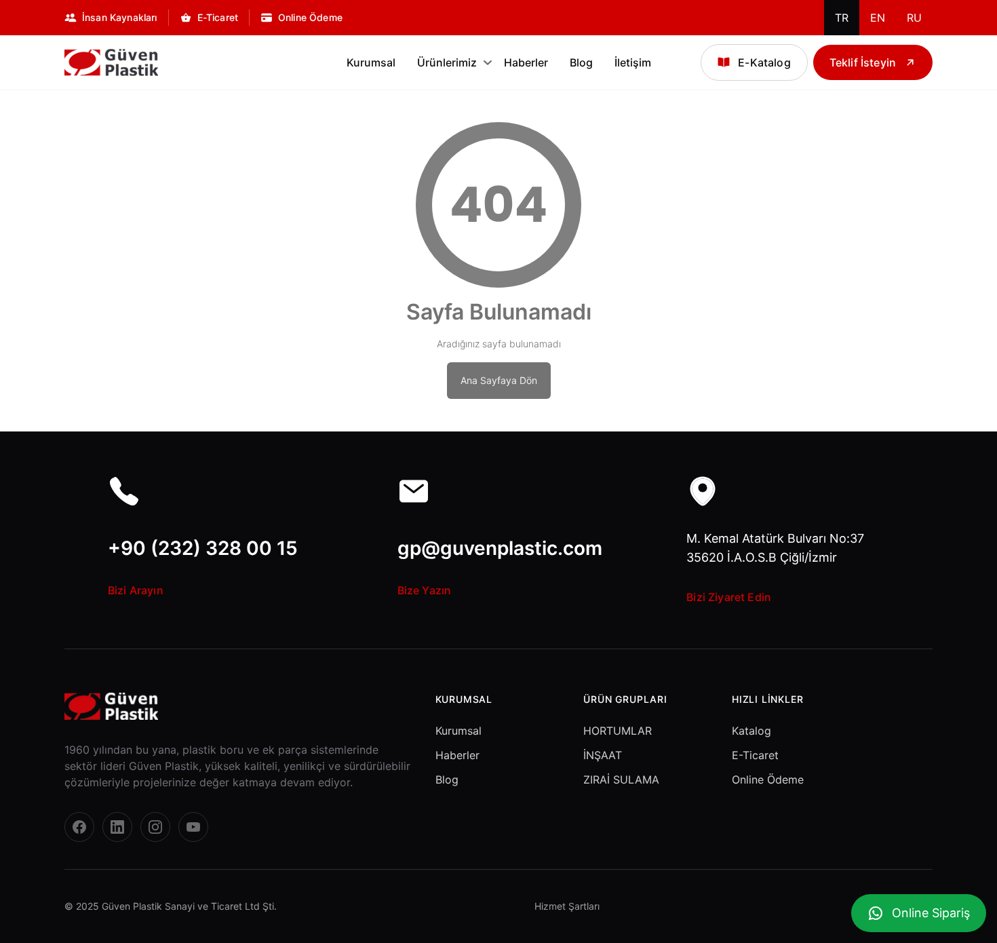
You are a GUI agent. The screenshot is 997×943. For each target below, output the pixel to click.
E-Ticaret (755, 755)
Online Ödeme (768, 779)
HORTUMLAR (617, 730)
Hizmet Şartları (567, 906)
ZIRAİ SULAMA (621, 779)
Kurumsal (371, 62)
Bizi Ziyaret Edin (728, 597)
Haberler (526, 62)
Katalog (751, 730)
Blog (581, 62)
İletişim (632, 62)
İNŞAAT (602, 755)
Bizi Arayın (135, 590)
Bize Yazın (424, 590)
